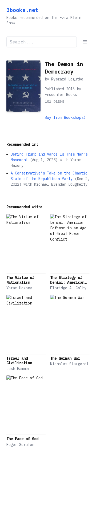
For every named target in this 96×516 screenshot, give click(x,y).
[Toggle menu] (85, 42)
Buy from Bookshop (63, 117)
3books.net (22, 10)
